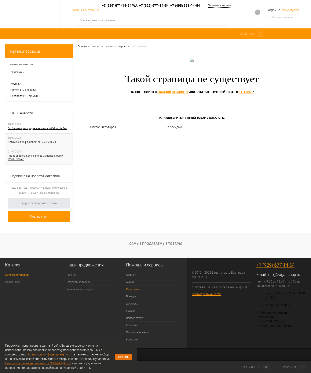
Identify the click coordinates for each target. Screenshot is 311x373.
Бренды (131, 296)
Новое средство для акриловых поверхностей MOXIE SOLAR (35, 157)
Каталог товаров (25, 51)
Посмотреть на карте (206, 294)
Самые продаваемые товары (155, 243)
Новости (131, 325)
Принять (123, 356)
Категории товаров (102, 127)
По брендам (173, 127)
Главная (131, 274)
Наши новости (21, 113)
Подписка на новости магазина (35, 176)
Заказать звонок (219, 5)
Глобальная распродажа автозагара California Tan (37, 128)
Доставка (132, 303)
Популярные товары (23, 89)
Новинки (15, 83)
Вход (75, 10)
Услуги (130, 310)
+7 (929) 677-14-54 (275, 265)
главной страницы (172, 92)
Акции (130, 282)
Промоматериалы (137, 332)
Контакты (132, 339)
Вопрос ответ (134, 318)
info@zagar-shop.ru (283, 274)
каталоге (246, 92)
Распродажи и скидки (24, 95)
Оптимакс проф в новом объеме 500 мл (32, 142)
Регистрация (90, 10)
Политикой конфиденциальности (50, 354)
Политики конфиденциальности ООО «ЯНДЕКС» (38, 363)
